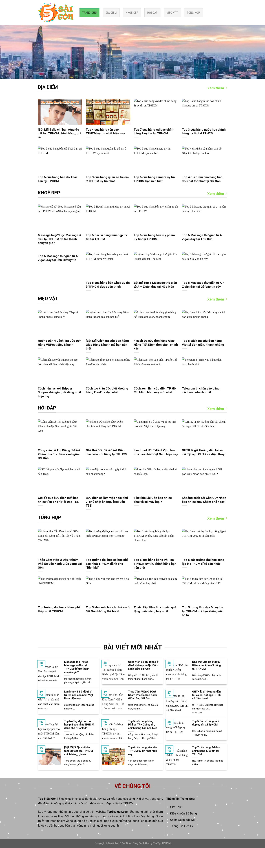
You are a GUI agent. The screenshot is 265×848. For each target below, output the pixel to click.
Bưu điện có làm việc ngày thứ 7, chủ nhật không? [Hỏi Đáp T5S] (107, 501)
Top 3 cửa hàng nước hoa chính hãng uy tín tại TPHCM (204, 131)
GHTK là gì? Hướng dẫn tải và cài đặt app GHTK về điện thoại (203, 452)
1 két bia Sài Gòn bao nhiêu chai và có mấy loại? (153, 500)
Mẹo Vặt (172, 12)
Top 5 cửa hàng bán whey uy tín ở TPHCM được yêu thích (108, 284)
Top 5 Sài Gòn (47, 798)
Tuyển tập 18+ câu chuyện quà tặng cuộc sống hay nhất (155, 609)
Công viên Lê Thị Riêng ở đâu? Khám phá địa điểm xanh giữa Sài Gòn (59, 454)
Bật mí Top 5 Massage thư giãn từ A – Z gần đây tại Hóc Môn (155, 284)
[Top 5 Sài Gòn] (56, 12)
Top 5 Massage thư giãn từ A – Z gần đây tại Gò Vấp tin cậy (203, 284)
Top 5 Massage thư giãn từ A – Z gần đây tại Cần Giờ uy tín (59, 258)
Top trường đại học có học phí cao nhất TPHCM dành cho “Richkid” (107, 563)
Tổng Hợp (193, 12)
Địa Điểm (111, 12)
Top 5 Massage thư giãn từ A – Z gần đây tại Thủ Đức (203, 237)
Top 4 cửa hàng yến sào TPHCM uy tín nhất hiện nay (105, 131)
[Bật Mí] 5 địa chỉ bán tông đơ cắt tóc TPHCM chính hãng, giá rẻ (59, 133)
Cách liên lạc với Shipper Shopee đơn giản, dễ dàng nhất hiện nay (59, 392)
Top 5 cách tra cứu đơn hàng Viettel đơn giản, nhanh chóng (203, 342)
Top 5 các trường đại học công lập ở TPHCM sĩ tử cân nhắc (203, 562)
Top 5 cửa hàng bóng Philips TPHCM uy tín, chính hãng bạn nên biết (155, 563)
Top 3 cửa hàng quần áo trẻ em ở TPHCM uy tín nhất (107, 179)
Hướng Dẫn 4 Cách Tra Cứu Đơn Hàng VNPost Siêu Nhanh (59, 342)
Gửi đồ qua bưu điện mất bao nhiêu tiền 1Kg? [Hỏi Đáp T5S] (59, 500)
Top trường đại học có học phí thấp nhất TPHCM (59, 609)
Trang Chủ (89, 12)
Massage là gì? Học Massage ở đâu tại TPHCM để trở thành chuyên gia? (59, 239)
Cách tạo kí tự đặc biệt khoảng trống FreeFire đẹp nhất (107, 390)
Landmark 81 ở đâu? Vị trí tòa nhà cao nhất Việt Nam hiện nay (156, 452)
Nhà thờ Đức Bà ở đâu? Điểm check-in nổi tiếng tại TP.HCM (106, 452)
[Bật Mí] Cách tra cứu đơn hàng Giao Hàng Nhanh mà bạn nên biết (107, 344)
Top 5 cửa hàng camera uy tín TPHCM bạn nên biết (154, 179)
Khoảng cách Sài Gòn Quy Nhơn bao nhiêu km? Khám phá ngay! (204, 500)
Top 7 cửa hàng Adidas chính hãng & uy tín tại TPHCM (154, 131)
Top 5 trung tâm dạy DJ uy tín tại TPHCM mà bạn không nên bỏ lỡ (203, 611)
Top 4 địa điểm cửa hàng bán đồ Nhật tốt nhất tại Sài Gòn (202, 179)
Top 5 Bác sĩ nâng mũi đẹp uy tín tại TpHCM (106, 237)
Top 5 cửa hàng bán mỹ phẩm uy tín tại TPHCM (154, 237)
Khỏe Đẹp (132, 12)
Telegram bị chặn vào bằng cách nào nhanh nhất (201, 390)
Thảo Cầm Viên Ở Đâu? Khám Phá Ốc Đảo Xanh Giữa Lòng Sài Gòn (60, 563)
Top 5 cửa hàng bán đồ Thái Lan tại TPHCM (57, 179)
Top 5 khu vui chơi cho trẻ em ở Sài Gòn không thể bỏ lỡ (108, 609)
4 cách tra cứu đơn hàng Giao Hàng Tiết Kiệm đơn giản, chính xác (156, 344)
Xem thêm (215, 88)
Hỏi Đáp (152, 12)
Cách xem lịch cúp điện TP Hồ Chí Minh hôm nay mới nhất (155, 390)
